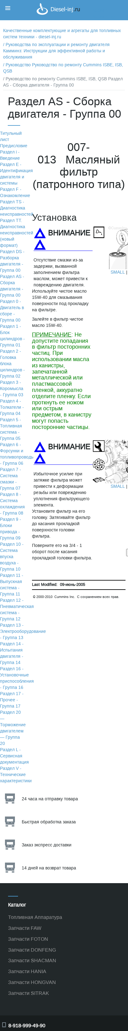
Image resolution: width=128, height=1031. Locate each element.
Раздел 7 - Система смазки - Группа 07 (10, 479)
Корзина (100, 10)
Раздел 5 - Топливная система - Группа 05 (11, 429)
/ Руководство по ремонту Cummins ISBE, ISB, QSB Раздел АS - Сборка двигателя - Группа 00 (63, 82)
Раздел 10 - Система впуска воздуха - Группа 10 (12, 556)
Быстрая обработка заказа (49, 822)
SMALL (118, 272)
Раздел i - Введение (10, 155)
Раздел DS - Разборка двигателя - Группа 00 (12, 261)
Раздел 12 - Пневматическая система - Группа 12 (17, 609)
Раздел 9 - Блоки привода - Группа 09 (10, 528)
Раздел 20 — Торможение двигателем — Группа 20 (13, 727)
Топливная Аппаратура (35, 917)
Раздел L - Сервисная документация (14, 756)
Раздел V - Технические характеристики (16, 774)
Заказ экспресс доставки (46, 845)
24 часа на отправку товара (50, 799)
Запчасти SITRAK (28, 993)
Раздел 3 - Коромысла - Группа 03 (11, 388)
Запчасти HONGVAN (32, 982)
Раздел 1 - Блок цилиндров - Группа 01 (12, 335)
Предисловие (13, 146)
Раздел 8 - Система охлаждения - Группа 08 (12, 504)
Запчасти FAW (24, 928)
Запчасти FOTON (28, 939)
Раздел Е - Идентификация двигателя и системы (16, 174)
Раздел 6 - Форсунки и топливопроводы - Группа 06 (17, 454)
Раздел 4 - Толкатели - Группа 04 (12, 407)
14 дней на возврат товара (49, 868)
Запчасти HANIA (27, 971)
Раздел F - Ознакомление (15, 192)
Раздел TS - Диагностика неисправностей (16, 208)
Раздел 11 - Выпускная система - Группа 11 (11, 584)
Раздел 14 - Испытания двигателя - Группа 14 (12, 653)
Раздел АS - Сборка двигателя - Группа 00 (12, 286)
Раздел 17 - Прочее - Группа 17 (12, 700)
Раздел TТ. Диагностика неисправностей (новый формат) (16, 233)
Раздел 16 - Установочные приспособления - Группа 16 (17, 678)
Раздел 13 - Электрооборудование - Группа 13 (23, 631)
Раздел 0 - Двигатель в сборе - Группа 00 (12, 311)
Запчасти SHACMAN (32, 960)
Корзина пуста (106, 17)
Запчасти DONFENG (32, 950)
